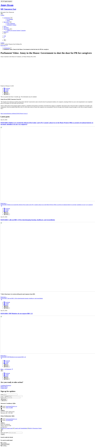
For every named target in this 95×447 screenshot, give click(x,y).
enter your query (4, 432)
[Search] (2, 14)
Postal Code (3, 397)
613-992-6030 (9, 420)
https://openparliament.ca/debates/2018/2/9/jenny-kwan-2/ (14, 113)
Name (2, 394)
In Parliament (7, 48)
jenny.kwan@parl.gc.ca (11, 406)
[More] (11, 18)
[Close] (2, 370)
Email (4, 396)
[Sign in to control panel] (7, 428)
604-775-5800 (9, 407)
